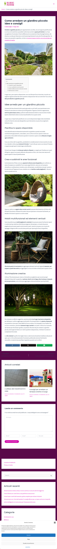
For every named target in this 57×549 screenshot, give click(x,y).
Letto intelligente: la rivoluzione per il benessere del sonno (19, 502)
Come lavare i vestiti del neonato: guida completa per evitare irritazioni (23, 496)
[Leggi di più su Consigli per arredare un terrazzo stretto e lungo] (40, 378)
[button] (55, 522)
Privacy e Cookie (8, 465)
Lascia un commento (9, 394)
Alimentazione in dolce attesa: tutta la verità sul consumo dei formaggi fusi (24, 491)
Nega (28, 539)
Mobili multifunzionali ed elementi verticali (18, 88)
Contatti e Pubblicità (9, 462)
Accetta (28, 535)
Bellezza (6, 520)
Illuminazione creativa (13, 90)
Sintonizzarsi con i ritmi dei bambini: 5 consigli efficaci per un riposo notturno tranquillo (27, 499)
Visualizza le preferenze (28, 543)
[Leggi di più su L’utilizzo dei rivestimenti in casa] (16, 377)
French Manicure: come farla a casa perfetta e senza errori (19, 493)
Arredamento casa (19, 394)
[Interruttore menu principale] (54, 4)
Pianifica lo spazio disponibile (15, 85)
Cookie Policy (27, 547)
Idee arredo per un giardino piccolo (15, 83)
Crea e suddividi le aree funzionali (16, 87)
